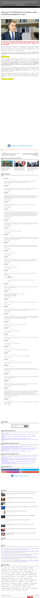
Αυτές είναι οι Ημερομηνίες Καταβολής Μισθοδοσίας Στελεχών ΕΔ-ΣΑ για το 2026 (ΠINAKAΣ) (20, 515)
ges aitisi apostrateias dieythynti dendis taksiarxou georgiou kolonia (26, 560)
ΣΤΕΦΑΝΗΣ (24, 586)
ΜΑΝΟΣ (25, 578)
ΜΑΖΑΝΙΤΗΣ (21, 578)
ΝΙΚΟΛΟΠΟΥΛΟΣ (8, 581)
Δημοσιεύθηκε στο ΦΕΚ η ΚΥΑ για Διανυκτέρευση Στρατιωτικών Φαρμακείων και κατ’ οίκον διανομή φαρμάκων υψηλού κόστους (21, 533)
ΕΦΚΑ (2, 576)
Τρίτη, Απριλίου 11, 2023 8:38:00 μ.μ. (9, 341)
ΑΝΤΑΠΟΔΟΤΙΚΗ (14, 569)
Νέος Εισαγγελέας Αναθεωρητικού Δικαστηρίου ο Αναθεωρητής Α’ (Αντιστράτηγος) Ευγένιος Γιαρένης (19, 168)
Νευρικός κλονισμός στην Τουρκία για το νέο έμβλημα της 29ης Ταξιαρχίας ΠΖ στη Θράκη (16, 458)
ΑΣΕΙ (32, 569)
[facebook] (10, 470)
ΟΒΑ (16, 581)
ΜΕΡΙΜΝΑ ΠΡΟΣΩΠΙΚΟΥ (13, 149)
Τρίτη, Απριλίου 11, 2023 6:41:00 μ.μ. (9, 314)
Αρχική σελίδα (3, 9)
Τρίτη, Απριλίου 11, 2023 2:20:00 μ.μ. (9, 265)
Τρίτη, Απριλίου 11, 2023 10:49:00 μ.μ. (9, 347)
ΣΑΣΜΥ (17, 586)
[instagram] (10, 472)
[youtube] (29, 472)
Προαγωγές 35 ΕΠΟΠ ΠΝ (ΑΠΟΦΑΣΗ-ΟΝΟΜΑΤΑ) (9, 447)
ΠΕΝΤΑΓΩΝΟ (20, 583)
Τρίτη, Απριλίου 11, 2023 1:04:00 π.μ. (9, 193)
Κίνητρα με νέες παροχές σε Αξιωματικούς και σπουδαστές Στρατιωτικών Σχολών (6, 168)
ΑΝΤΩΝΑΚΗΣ (20, 569)
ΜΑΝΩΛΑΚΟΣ (30, 578)
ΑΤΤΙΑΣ (3, 571)
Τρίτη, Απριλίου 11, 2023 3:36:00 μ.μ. (9, 292)
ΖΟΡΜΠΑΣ (11, 576)
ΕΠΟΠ (5, 574)
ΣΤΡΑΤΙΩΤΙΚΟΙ (35, 149)
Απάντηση (5, 183)
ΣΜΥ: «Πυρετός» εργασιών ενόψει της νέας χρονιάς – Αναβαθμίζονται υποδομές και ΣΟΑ (16, 446)
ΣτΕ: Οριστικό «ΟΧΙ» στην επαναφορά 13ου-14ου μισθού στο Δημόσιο (16, 510)
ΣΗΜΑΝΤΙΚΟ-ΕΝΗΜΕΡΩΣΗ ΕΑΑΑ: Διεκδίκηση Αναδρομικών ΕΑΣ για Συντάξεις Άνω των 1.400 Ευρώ (18, 434)
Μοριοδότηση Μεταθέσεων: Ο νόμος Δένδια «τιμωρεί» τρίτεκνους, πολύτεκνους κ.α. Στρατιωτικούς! (21, 502)
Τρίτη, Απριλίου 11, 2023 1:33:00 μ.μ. (9, 251)
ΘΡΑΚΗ (18, 576)
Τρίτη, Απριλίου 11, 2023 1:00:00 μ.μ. (9, 243)
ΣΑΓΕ (9, 586)
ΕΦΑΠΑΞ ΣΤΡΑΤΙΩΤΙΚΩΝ (32, 574)
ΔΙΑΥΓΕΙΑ (21, 571)
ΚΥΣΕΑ (13, 578)
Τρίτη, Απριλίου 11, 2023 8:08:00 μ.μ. (9, 322)
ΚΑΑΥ (26, 576)
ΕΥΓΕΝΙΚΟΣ (18, 574)
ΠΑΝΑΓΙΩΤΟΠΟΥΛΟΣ (30, 149)
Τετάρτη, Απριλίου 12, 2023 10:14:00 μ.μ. (9, 360)
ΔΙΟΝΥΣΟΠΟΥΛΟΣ (30, 571)
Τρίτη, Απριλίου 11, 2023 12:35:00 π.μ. (9, 186)
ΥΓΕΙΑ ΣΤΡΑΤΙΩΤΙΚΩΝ (9, 590)
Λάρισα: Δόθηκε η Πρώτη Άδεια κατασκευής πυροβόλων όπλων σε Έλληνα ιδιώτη (15, 463)
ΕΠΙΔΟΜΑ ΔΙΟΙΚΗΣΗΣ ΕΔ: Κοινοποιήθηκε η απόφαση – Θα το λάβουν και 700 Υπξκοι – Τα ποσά (18, 448)
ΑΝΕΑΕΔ (9, 569)
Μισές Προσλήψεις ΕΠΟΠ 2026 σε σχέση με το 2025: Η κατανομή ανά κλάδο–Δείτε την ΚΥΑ (32, 168)
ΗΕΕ (15, 576)
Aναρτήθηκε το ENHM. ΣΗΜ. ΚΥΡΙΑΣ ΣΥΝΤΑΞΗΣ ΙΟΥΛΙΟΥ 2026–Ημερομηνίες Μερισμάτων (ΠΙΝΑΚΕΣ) (18, 436)
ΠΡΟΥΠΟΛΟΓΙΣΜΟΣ (5, 586)
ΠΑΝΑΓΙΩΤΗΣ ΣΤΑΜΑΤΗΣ (5, 583)
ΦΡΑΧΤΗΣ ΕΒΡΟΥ (18, 590)
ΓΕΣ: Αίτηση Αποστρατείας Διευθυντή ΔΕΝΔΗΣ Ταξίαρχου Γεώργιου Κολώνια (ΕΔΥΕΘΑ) (19, 497)
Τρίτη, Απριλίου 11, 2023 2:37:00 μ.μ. (9, 271)
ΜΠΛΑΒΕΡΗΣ (27, 579)
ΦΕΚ (14, 590)
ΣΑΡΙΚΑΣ (13, 586)
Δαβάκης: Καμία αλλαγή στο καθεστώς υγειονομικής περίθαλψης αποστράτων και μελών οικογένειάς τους (19, 439)
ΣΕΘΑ (20, 586)
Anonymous (7, 548)
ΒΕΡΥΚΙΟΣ (6, 571)
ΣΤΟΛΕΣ (28, 586)
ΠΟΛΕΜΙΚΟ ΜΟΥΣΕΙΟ (34, 583)
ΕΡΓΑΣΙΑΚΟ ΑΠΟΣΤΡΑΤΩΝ (11, 574)
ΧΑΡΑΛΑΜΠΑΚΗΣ (25, 590)
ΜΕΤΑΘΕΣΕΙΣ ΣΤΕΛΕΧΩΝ (13, 579)
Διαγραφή (9, 183)
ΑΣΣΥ (35, 569)
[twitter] (29, 470)
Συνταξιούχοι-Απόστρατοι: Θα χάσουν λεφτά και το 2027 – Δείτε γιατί (13, 438)
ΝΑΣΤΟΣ (3, 581)
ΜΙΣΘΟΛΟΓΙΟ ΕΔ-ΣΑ (20, 149)
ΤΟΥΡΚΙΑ (3, 590)
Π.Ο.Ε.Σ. (25, 149)
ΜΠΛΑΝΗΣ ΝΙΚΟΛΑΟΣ (33, 579)
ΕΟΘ (2, 574)
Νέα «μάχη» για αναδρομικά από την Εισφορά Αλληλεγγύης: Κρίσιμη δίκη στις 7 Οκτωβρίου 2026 (20, 493)
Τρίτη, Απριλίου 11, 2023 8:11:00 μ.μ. (9, 335)
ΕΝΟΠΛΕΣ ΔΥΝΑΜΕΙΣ (6, 149)
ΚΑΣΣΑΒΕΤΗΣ (31, 576)
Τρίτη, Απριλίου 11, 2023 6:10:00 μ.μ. (9, 307)
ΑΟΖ (29, 569)
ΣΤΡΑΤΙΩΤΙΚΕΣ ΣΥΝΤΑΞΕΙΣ (16, 588)
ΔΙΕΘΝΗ (25, 571)
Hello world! (3, 433)
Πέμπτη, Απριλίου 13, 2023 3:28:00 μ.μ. (9, 374)
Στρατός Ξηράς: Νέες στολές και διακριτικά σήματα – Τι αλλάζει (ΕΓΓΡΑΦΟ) (14, 451)
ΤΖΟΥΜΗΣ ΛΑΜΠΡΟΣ (34, 588)
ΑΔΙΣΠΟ (5, 567)
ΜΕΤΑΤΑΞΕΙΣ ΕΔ (21, 579)
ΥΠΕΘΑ (7, 9)
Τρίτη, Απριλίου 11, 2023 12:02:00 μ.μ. (9, 229)
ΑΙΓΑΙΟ (9, 567)
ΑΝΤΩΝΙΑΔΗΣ (25, 569)
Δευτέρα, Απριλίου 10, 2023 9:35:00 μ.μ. (9, 179)
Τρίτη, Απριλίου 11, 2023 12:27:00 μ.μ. (9, 235)
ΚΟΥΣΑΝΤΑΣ (9, 578)
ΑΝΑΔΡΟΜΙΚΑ (31, 567)
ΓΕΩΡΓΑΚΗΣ (11, 571)
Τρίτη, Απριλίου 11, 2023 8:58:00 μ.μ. (12, 278)
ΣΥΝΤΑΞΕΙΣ (22, 588)
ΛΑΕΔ (16, 578)
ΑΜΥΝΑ (13, 567)
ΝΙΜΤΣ (13, 581)
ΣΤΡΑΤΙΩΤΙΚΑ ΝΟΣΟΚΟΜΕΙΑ (6, 588)
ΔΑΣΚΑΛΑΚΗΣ (16, 571)
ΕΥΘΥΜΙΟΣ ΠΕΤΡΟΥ (24, 574)
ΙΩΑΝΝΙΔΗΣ (22, 576)
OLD (2, 567)
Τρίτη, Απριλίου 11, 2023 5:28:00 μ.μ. (9, 300)
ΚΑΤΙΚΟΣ (35, 576)
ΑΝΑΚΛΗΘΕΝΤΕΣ (4, 569)
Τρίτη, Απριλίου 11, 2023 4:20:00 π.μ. (9, 210)
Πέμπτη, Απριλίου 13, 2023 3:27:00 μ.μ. (9, 366)
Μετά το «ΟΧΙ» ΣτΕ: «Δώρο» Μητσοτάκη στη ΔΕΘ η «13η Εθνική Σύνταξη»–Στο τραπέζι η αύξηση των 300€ (22, 506)
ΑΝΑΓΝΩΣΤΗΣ (17, 567)
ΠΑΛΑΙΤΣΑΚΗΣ (30, 581)
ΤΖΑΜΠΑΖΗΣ (28, 588)
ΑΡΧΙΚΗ (27, 595)
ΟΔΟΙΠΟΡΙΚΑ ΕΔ (20, 581)
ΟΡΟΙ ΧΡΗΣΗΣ (32, 595)
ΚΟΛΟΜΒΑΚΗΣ (4, 578)
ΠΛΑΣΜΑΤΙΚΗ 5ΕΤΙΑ (26, 583)
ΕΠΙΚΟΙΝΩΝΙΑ (37, 595)
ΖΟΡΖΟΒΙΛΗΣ (7, 576)
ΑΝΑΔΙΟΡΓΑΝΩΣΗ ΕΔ (24, 567)
